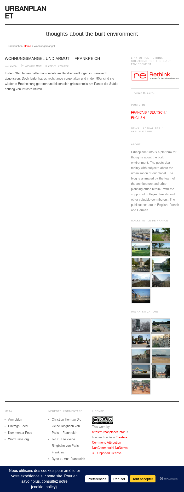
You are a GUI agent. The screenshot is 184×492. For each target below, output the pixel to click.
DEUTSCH (157, 112)
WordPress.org (18, 439)
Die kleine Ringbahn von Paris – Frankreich (66, 426)
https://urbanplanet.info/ (108, 432)
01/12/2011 (11, 65)
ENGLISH (138, 118)
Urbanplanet (25, 12)
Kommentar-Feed (20, 432)
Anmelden (15, 419)
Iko (54, 439)
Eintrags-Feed (18, 426)
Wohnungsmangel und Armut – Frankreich (52, 59)
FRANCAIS (139, 112)
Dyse (55, 459)
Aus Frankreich (74, 459)
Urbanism (63, 65)
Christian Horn (33, 65)
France (52, 65)
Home (27, 46)
